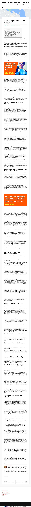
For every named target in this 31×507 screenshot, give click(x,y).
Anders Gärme (7, 25)
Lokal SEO (18, 25)
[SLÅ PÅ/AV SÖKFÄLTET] (28, 8)
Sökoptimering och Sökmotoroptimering (15, 2)
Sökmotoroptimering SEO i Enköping (9, 482)
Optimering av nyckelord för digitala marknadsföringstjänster (12, 33)
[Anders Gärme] (5, 468)
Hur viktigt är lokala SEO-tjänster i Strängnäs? (10, 31)
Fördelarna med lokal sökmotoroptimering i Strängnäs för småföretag (13, 32)
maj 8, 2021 (13, 25)
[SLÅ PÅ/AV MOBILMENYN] (2, 8)
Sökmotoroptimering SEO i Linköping (21, 482)
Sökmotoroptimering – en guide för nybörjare (10, 34)
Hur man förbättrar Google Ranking (9, 35)
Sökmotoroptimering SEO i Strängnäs (14, 21)
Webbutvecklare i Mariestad (5, 492)
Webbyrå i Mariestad (4, 498)
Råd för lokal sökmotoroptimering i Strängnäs (10, 36)
